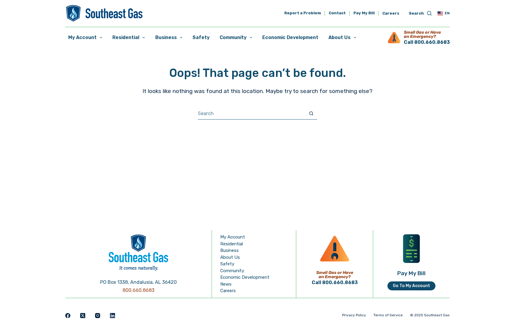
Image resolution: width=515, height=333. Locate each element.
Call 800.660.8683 (427, 42)
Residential (125, 37)
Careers (390, 13)
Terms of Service (388, 315)
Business (166, 37)
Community (233, 37)
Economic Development (290, 37)
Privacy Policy (354, 315)
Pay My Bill (364, 13)
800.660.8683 (138, 290)
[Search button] (311, 113)
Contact (337, 13)
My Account (82, 37)
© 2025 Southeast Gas (430, 315)
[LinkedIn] (112, 315)
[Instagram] (97, 315)
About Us (339, 37)
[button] (444, 13)
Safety (201, 37)
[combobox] (251, 114)
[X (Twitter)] (82, 315)
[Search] (420, 13)
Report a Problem (302, 13)
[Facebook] (67, 315)
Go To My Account (411, 285)
